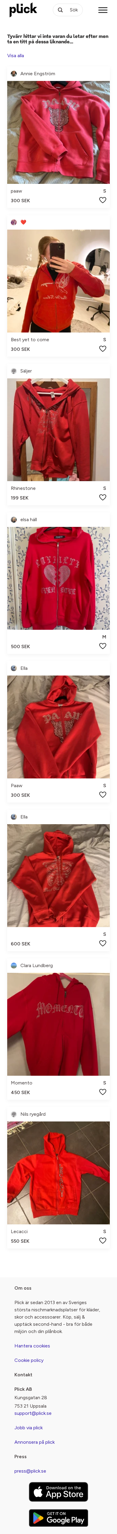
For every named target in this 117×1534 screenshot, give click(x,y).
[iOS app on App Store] (58, 1492)
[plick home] (23, 9)
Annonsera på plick (34, 1442)
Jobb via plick (28, 1427)
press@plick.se (30, 1471)
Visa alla (15, 55)
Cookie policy (29, 1360)
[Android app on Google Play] (58, 1518)
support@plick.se (33, 1413)
